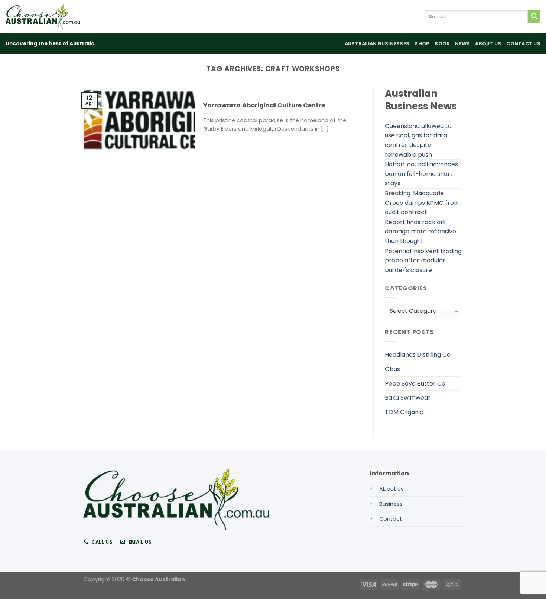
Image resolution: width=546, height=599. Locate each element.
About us (391, 488)
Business (391, 504)
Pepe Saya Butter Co (415, 383)
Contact (390, 519)
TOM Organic (404, 412)
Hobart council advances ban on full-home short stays (421, 173)
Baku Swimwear (407, 397)
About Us (488, 43)
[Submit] (534, 16)
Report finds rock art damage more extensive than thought (420, 231)
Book (442, 43)
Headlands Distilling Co (418, 354)
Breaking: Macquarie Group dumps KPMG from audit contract (422, 202)
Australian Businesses (377, 43)
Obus (392, 369)
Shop (422, 43)
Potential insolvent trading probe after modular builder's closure (423, 260)
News (462, 43)
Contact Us (523, 43)
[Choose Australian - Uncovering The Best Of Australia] (43, 16)
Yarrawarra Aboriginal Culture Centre (264, 105)
